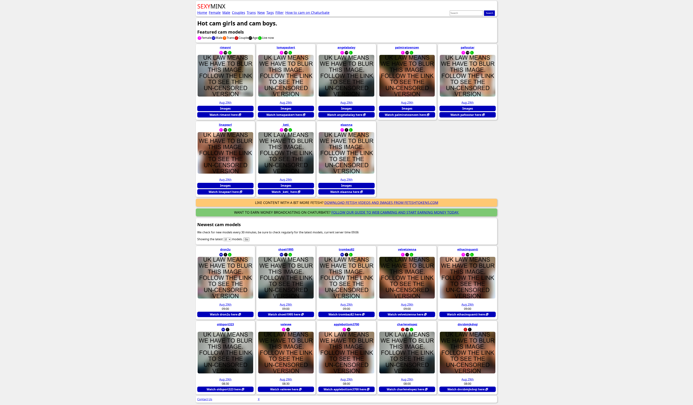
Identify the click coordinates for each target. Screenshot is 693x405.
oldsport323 (225, 324)
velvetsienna (407, 249)
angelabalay (346, 47)
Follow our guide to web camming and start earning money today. (395, 212)
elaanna (346, 125)
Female (215, 12)
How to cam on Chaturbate (307, 12)
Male (226, 12)
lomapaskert (286, 47)
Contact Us (204, 399)
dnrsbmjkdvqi (468, 324)
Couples (238, 12)
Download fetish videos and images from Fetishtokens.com (381, 202)
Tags (270, 12)
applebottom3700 (346, 324)
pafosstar (467, 47)
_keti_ (286, 125)
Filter (279, 12)
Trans (251, 12)
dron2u (225, 249)
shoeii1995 (285, 249)
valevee (285, 324)
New (261, 12)
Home (202, 12)
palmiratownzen (407, 47)
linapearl (225, 125)
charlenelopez (407, 324)
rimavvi (225, 47)
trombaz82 (346, 249)
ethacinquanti (467, 249)
